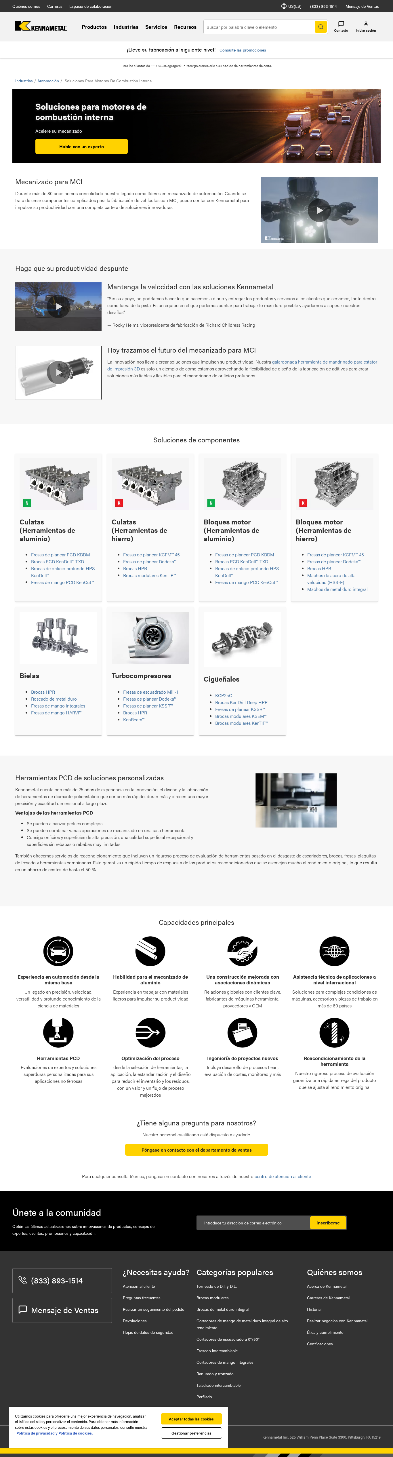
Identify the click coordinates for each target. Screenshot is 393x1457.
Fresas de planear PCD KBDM (60, 554)
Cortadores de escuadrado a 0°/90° (228, 1339)
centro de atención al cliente (283, 1176)
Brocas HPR (135, 568)
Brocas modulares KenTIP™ (149, 575)
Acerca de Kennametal (326, 1286)
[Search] (321, 27)
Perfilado (204, 1396)
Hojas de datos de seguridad (148, 1332)
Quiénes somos (26, 6)
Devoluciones (135, 1320)
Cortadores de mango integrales (225, 1362)
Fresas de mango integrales (58, 705)
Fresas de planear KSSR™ (148, 705)
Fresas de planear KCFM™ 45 (151, 554)
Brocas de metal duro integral (223, 1309)
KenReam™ (133, 719)
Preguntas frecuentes (142, 1297)
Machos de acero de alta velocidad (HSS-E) (331, 578)
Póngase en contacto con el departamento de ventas (197, 1149)
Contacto (341, 30)
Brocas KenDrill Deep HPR (241, 702)
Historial (314, 1309)
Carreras (54, 6)
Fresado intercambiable (217, 1350)
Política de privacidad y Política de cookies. (54, 1433)
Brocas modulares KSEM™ (240, 716)
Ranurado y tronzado (215, 1373)
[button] (319, 210)
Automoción (48, 80)
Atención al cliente (139, 1286)
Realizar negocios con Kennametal (337, 1320)
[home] (41, 29)
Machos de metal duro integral (337, 589)
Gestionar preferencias (191, 1433)
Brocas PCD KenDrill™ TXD (57, 561)
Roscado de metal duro (54, 698)
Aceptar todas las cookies (191, 1419)
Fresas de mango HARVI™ (56, 712)
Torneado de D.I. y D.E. (217, 1286)
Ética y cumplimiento (325, 1332)
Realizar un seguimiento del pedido (153, 1309)
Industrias (126, 26)
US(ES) (295, 6)
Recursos (185, 26)
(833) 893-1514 (323, 6)
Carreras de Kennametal (328, 1297)
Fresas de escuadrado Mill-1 (150, 691)
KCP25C (223, 695)
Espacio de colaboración (90, 6)
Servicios (156, 26)
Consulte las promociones (243, 50)
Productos (94, 26)
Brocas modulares (213, 1297)
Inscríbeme (328, 1222)
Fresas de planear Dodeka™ (149, 561)
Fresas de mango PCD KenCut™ (62, 582)
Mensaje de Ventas (362, 6)
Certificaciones (320, 1343)
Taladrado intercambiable (219, 1385)
